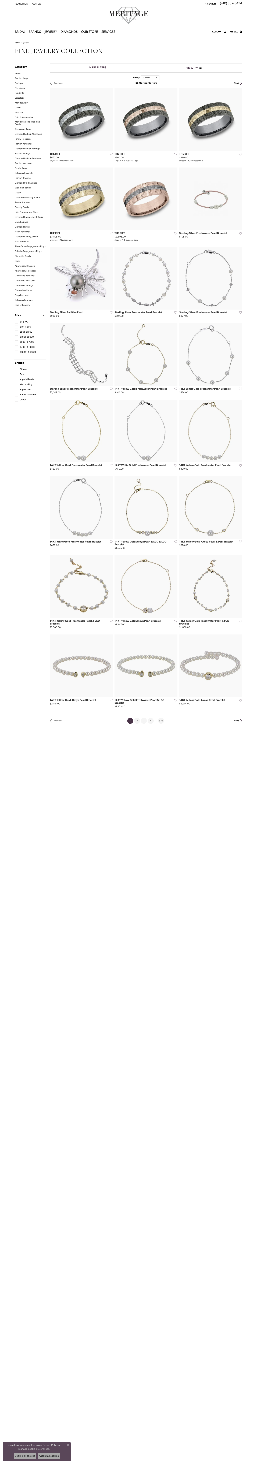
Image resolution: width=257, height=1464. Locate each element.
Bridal (20, 32)
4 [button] (150, 720)
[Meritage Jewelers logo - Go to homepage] (128, 15)
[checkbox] (21, 322)
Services (108, 32)
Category (21, 67)
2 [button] (137, 720)
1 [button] (131, 720)
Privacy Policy (50, 1445)
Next (236, 83)
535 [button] (161, 720)
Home (17, 43)
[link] (37, 4)
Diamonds (69, 32)
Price (18, 315)
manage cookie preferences (33, 1448)
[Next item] (109, 119)
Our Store (89, 32)
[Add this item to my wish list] (110, 154)
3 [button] (144, 720)
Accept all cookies (49, 1455)
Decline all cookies (25, 1455)
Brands (35, 32)
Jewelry (50, 32)
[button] (21, 4)
